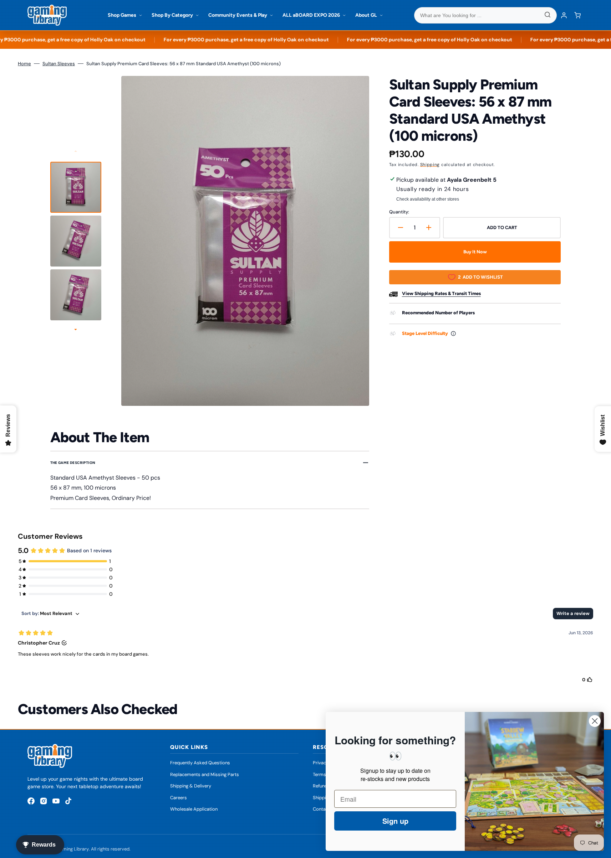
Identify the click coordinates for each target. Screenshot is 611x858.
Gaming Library (72, 849)
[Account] (563, 15)
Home (24, 64)
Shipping (430, 164)
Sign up (395, 821)
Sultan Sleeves (58, 64)
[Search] (547, 15)
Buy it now (475, 251)
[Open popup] (453, 333)
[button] (577, 15)
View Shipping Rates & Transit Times (441, 293)
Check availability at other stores (427, 199)
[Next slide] (75, 330)
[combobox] (485, 15)
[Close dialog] (595, 721)
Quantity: (399, 212)
